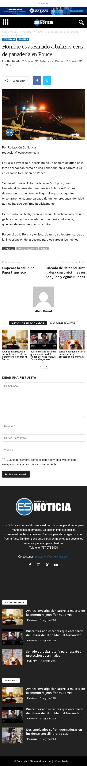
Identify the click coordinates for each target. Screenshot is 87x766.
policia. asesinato (27, 248)
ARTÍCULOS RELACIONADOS (28, 323)
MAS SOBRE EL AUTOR (62, 323)
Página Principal (10, 31)
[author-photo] (43, 297)
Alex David (13, 61)
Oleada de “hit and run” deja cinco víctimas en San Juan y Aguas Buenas (65, 272)
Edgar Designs (63, 761)
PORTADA (23, 39)
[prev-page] (41, 366)
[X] (47, 80)
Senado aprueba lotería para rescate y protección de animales (72, 354)
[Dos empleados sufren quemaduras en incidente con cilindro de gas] (12, 735)
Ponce (44, 248)
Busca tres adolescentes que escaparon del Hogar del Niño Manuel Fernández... (54, 633)
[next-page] (46, 366)
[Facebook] (37, 80)
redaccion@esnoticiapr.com (52, 556)
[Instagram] (39, 565)
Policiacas (27, 31)
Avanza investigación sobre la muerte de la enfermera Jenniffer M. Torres (14, 355)
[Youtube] (56, 565)
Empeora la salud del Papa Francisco (18, 270)
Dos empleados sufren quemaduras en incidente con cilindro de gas (54, 731)
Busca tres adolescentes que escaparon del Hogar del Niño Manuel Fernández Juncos (43, 355)
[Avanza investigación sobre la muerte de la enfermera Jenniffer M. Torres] (15, 339)
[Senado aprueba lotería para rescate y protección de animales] (72, 339)
